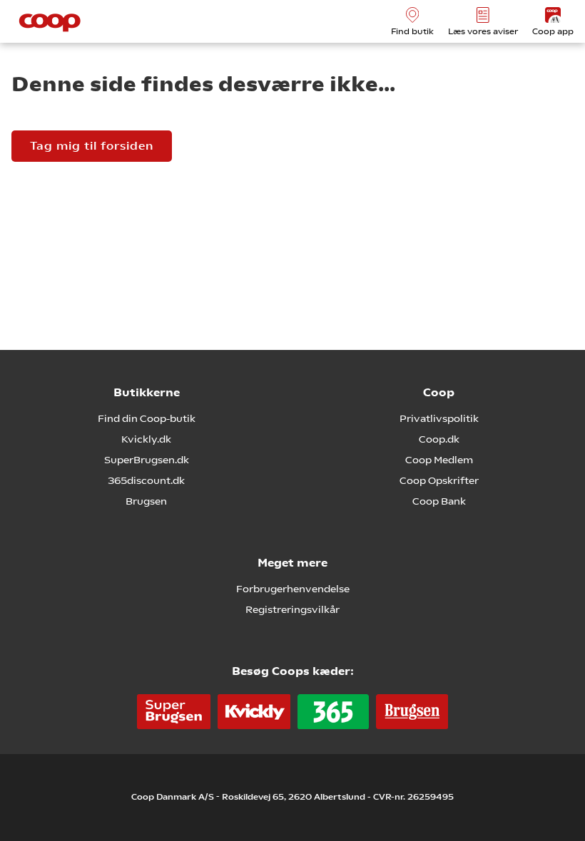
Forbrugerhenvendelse (293, 588)
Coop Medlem (439, 459)
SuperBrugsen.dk (146, 459)
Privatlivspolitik (439, 418)
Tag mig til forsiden (91, 146)
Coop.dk (439, 439)
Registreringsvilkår (292, 609)
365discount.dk (146, 480)
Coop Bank (439, 501)
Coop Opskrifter (439, 480)
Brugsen (146, 501)
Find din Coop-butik (146, 418)
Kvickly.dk (146, 439)
